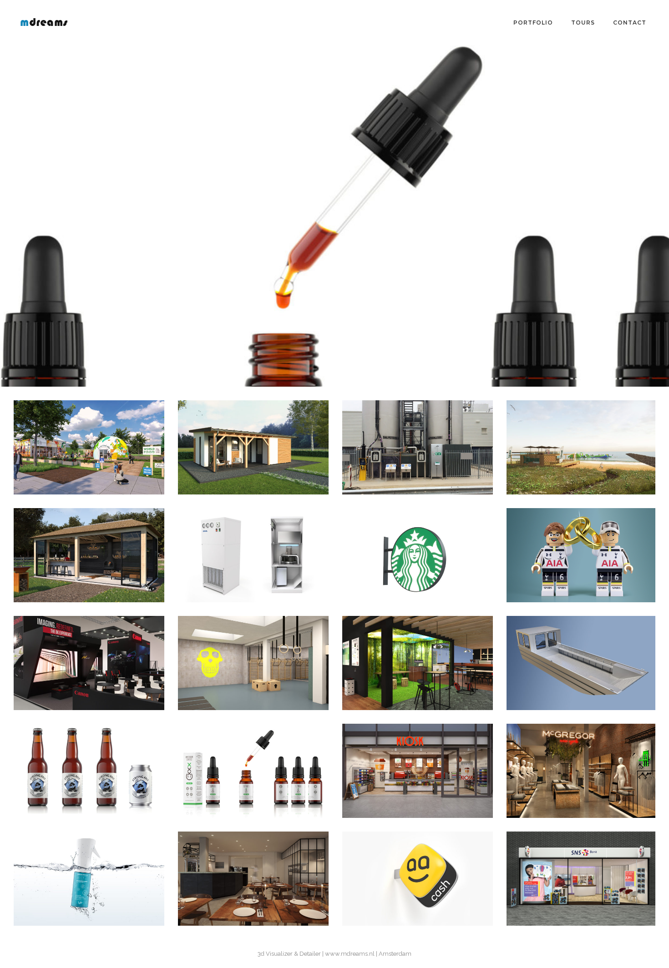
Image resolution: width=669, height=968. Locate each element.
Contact (629, 22)
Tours (583, 22)
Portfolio (533, 22)
